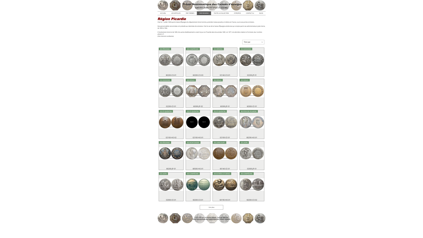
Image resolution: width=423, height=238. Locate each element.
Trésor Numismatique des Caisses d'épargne (212, 4)
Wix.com (225, 217)
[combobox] (253, 42)
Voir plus (211, 207)
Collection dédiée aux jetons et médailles (211, 8)
